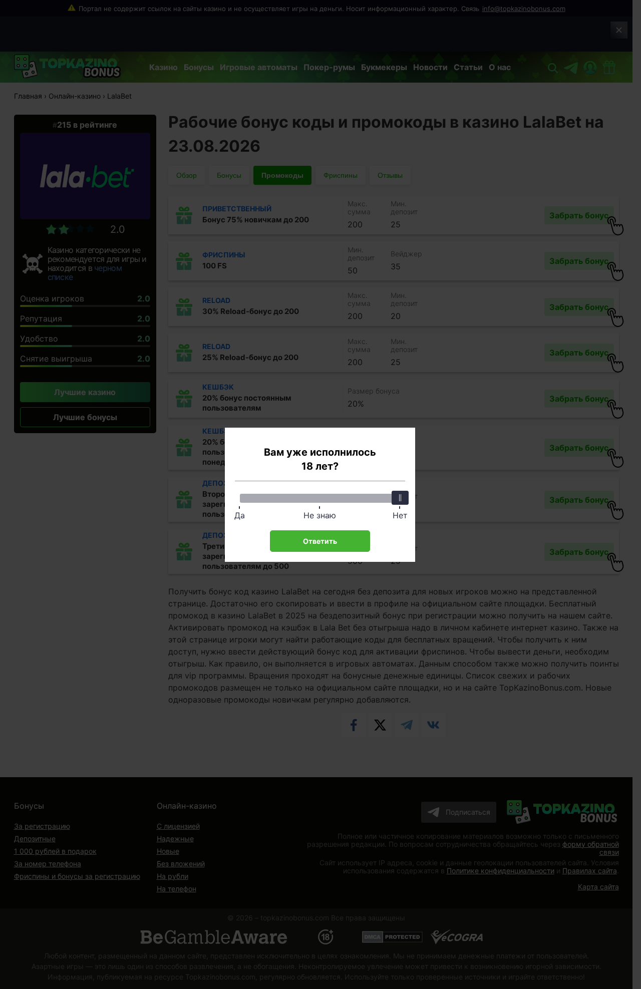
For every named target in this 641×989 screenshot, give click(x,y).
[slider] (400, 498)
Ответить (320, 541)
